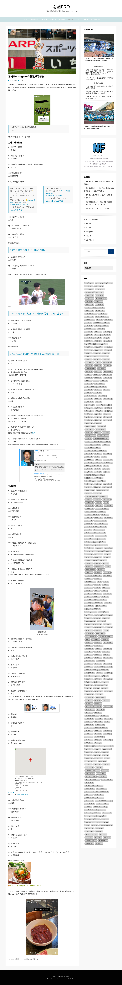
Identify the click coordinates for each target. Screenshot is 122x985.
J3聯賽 (108, 551)
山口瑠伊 (89, 389)
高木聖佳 (100, 405)
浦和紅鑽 (89, 325)
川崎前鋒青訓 (91, 313)
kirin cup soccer (91, 816)
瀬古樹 (88, 487)
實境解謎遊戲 (99, 737)
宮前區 (98, 502)
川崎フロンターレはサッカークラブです (97, 356)
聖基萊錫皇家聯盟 (91, 475)
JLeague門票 (100, 633)
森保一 (98, 459)
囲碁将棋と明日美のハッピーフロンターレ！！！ (99, 746)
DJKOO (107, 837)
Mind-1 (88, 813)
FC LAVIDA (89, 606)
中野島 (88, 764)
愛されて (89, 721)
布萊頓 (97, 584)
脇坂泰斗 (99, 286)
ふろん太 (104, 380)
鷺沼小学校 (108, 642)
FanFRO (89, 462)
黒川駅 (26, 795)
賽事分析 (107, 453)
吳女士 (97, 749)
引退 (107, 721)
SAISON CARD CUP (100, 807)
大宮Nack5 (108, 740)
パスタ (18, 795)
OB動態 (89, 292)
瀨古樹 (88, 682)
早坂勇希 (89, 377)
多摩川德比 (97, 593)
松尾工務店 (89, 694)
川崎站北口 (103, 496)
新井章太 (107, 417)
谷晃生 (97, 462)
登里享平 (89, 310)
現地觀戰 (62, 19)
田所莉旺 (98, 679)
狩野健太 (98, 484)
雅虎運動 (98, 572)
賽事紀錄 (53, 19)
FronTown (97, 444)
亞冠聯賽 (108, 548)
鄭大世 (97, 469)
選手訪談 (98, 453)
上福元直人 (89, 767)
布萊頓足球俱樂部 (91, 496)
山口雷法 (89, 733)
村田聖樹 (89, 700)
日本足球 (100, 709)
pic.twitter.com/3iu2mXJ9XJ (54, 195)
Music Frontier (99, 529)
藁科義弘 (89, 667)
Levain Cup (89, 536)
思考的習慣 (98, 721)
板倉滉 (109, 283)
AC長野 (99, 843)
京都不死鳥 (102, 450)
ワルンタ (105, 770)
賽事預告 (87, 236)
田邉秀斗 (89, 484)
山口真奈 (97, 499)
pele (87, 639)
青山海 (97, 651)
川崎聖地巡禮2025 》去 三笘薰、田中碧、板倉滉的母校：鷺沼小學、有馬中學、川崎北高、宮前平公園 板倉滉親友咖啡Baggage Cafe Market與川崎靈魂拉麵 (99, 72)
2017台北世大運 (91, 542)
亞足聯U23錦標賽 (91, 761)
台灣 (98, 362)
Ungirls (88, 438)
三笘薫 (97, 587)
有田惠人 (89, 703)
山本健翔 (107, 730)
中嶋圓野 (101, 569)
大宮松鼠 (98, 740)
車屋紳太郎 (90, 307)
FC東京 (105, 325)
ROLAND (103, 526)
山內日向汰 (107, 499)
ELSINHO (89, 837)
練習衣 (99, 673)
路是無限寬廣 (90, 660)
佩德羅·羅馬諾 (90, 569)
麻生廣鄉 (98, 642)
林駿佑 (88, 609)
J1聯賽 (88, 392)
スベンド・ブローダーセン (93, 624)
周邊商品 (89, 335)
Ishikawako (89, 828)
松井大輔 (99, 694)
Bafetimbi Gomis (91, 840)
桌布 (88, 560)
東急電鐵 (107, 365)
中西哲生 (89, 432)
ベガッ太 (102, 776)
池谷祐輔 (98, 414)
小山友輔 (107, 733)
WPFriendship (59, 978)
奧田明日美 (89, 505)
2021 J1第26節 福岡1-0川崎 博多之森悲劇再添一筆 (34, 353)
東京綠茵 (89, 332)
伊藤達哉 (98, 338)
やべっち (89, 365)
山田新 (32, 959)
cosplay (106, 444)
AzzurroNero (90, 319)
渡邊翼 (96, 682)
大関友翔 (89, 423)
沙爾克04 (89, 414)
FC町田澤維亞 (107, 462)
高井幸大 (98, 332)
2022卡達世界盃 (91, 450)
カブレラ (100, 797)
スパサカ (89, 520)
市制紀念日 (100, 724)
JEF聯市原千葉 (90, 581)
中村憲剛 (89, 289)
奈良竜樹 (99, 505)
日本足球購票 (90, 709)
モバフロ (89, 587)
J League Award (91, 386)
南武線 (88, 755)
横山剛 (96, 688)
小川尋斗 (89, 554)
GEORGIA (89, 831)
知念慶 (88, 353)
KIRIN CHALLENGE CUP (93, 441)
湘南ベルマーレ (90, 328)
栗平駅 (22, 795)
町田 (110, 615)
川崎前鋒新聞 (101, 298)
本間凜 (88, 466)
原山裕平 (105, 514)
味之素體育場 (100, 429)
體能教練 (107, 575)
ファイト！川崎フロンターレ (94, 785)
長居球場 (89, 654)
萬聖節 (108, 408)
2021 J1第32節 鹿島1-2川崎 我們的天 (28, 250)
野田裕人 (105, 596)
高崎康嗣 (107, 648)
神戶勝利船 (98, 478)
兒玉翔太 (97, 755)
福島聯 (100, 551)
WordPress (72, 978)
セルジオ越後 (101, 788)
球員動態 (99, 548)
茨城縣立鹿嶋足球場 (92, 670)
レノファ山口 (90, 773)
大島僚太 (89, 316)
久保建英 (89, 572)
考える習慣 (104, 670)
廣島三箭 (108, 319)
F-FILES (104, 545)
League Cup (107, 813)
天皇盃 (88, 359)
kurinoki (11, 792)
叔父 (97, 752)
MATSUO (97, 813)
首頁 (25, 19)
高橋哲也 (89, 578)
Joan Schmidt (90, 822)
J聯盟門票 (102, 816)
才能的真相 (104, 715)
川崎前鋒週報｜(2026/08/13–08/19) (96, 209)
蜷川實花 (98, 663)
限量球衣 (89, 408)
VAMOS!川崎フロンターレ (104, 800)
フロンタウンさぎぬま (92, 779)
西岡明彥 (89, 663)
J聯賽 (104, 590)
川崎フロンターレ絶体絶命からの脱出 (96, 727)
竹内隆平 (95, 639)
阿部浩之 (98, 371)
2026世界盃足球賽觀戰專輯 (93, 575)
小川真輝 (98, 733)
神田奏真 (98, 389)
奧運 (106, 502)
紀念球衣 (98, 557)
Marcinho (102, 533)
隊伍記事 (44, 19)
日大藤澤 (97, 609)
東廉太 (105, 563)
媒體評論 (103, 560)
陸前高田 (106, 651)
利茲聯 (88, 593)
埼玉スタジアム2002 (102, 508)
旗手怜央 (99, 292)
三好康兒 (89, 298)
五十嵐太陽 (98, 517)
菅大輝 (109, 667)
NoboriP (88, 529)
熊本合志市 (108, 679)
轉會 (97, 590)
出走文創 (107, 572)
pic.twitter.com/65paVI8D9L (19, 204)
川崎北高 (105, 639)
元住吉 (105, 755)
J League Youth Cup (106, 825)
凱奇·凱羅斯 (99, 566)
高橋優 (98, 648)
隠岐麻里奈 (89, 402)
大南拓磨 (98, 423)
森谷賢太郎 (107, 487)
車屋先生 (89, 472)
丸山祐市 (89, 630)
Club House (102, 386)
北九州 (97, 563)
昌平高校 (108, 603)
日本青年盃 (108, 706)
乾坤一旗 (102, 761)
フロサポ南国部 (107, 779)
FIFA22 (103, 834)
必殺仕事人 (97, 493)
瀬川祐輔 (107, 484)
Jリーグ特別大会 (91, 636)
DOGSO (98, 837)
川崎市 (88, 499)
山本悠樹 (89, 350)
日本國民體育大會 (102, 490)
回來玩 (101, 328)
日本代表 (89, 712)
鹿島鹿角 (97, 322)
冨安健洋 (107, 624)
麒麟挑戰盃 (98, 603)
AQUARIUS (89, 843)
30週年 (106, 557)
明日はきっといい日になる (93, 706)
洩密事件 (89, 557)
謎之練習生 (98, 408)
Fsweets (99, 831)
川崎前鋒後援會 (100, 615)
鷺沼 (106, 466)
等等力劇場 (98, 347)
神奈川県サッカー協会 (92, 676)
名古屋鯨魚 (89, 362)
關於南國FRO (95, 19)
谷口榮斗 (89, 399)
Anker (103, 539)
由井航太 (101, 481)
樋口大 (104, 688)
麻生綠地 (101, 368)
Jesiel (94, 825)
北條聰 (88, 596)
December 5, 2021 (54, 200)
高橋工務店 (89, 648)
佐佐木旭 (104, 344)
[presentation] (99, 45)
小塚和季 (89, 737)
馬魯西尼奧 (89, 459)
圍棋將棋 (98, 743)
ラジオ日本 (101, 773)
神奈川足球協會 (90, 481)
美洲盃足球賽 (90, 673)
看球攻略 (89, 679)
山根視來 (89, 295)
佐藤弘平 (89, 758)
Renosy (102, 810)
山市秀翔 (89, 615)
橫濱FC (88, 688)
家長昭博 (102, 313)
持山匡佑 (89, 347)
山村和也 (98, 377)
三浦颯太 (97, 618)
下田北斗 (106, 432)
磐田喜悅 (105, 676)
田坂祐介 (108, 411)
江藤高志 (107, 335)
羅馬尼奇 (89, 453)
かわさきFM (90, 797)
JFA (87, 825)
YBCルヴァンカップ (101, 523)
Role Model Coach (91, 810)
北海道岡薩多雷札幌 (92, 344)
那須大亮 (106, 469)
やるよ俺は (98, 350)
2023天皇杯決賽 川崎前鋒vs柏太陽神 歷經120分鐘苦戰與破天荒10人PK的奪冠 (99, 92)
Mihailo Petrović (91, 533)
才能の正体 (89, 718)
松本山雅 (108, 691)
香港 (109, 405)
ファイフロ (89, 782)
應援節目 (108, 718)
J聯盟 (97, 325)
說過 (33, 433)
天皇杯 (88, 545)
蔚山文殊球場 (99, 667)
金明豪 (106, 654)
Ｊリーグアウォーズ (92, 539)
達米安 (101, 307)
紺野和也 (98, 365)
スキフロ (89, 794)
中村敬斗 (103, 600)
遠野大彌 (89, 341)
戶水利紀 (99, 718)
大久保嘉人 (89, 508)
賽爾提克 (100, 660)
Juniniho (105, 819)
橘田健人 (36, 959)
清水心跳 (97, 487)
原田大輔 (105, 752)
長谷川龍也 (108, 371)
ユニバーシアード (91, 776)
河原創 (88, 618)
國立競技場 (89, 429)
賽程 (95, 560)
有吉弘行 (98, 703)
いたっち (89, 523)
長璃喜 (106, 389)
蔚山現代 (98, 472)
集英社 (96, 596)
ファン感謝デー (90, 435)
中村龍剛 (108, 517)
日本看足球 (89, 633)
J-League (107, 441)
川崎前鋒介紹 (34, 19)
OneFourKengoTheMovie (101, 438)
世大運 (97, 432)
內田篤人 (89, 517)
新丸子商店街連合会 (92, 715)
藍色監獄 (107, 663)
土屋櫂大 (106, 359)
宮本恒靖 (89, 740)
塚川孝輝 (101, 426)
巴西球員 (89, 563)
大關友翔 (97, 359)
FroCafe (98, 335)
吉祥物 (88, 380)
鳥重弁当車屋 (90, 405)
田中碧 (99, 283)
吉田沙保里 (107, 749)
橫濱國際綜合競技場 (101, 685)
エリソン (89, 627)
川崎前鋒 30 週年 (91, 395)
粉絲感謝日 (89, 411)
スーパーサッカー (100, 520)
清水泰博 (105, 682)
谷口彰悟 (100, 289)
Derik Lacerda (90, 551)
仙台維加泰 (107, 362)
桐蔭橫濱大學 (90, 490)
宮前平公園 (89, 502)
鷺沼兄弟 (89, 371)
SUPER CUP (90, 804)
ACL (106, 630)
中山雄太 (97, 764)
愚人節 (88, 493)
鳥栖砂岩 (89, 645)
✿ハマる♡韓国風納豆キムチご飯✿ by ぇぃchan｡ (26, 885)
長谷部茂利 (108, 399)
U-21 (107, 554)
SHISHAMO (99, 627)
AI (99, 581)
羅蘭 (102, 475)
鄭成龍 (106, 338)
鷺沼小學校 (97, 466)
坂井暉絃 (102, 511)
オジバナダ (89, 800)
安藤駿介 (98, 420)
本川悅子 (106, 700)
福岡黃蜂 (108, 673)
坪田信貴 (89, 743)
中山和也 (106, 764)
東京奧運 (89, 417)
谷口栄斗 (106, 618)
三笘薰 (89, 286)
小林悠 (99, 295)
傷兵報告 (89, 456)
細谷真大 (89, 590)
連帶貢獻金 (89, 548)
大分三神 (108, 505)
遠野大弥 (98, 657)
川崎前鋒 (89, 283)
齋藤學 (98, 402)
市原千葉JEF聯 (90, 621)
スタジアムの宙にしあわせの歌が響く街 (97, 791)
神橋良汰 (89, 566)
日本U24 (98, 712)
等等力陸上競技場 (102, 316)
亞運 (107, 758)
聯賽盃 (106, 472)
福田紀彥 (89, 478)
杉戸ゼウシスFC (101, 606)
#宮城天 (20, 202)
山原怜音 (98, 399)
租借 (106, 581)
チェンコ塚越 (90, 788)
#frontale (30, 200)
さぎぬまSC (99, 794)
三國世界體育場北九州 (92, 770)
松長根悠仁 (107, 374)
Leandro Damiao (101, 536)
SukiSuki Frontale (102, 804)
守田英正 (98, 301)
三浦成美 (99, 767)
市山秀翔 (109, 627)
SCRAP (88, 807)
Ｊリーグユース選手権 (92, 819)
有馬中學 (89, 642)
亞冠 (96, 380)
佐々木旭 (98, 630)
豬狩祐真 (101, 621)
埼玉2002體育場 (91, 511)
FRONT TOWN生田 (91, 834)
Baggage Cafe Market (105, 636)
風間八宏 (89, 651)
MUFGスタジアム (91, 612)
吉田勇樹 (89, 752)
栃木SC (107, 414)
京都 (96, 545)
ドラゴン (89, 383)
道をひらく (108, 657)
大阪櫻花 (107, 332)
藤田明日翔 (98, 554)
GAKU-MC (107, 593)
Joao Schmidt (99, 383)
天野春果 (107, 420)
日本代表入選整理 (82, 19)
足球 (104, 456)
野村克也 (89, 657)
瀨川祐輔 (97, 374)
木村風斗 (106, 587)
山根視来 (98, 730)
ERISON (89, 338)
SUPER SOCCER (91, 526)
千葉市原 (108, 347)
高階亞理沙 (98, 645)
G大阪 (88, 444)
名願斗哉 (107, 377)
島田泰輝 (89, 730)
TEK (108, 566)
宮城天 (28, 959)
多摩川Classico (90, 426)
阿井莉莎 (89, 469)
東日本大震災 (100, 697)
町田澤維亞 (97, 392)
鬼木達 (106, 322)
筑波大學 (99, 411)
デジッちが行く (103, 435)
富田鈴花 (102, 542)
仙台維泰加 (98, 758)
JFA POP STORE (102, 822)
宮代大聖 (107, 341)
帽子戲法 (89, 584)
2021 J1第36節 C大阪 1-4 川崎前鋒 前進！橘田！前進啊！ (37, 313)
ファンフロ (108, 459)
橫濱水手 (100, 310)
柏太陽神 (106, 353)
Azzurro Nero (103, 840)
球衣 (99, 319)
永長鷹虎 (97, 353)
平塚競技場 (89, 724)
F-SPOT (89, 603)
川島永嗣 (89, 420)
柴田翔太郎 (98, 691)
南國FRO (61, 6)
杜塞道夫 (98, 417)
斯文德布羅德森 (90, 368)
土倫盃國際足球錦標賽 (92, 514)
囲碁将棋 (89, 749)
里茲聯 (105, 584)
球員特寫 (71, 19)
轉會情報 (98, 341)
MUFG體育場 (103, 612)
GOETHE (99, 828)
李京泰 (97, 700)
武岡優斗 (89, 685)
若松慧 (88, 374)
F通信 (89, 301)
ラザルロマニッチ (91, 600)
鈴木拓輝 (98, 654)
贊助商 (108, 350)
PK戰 (97, 456)
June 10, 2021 (17, 210)
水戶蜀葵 (102, 395)
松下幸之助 (89, 697)
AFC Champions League (93, 447)
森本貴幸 (89, 691)
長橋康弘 (98, 578)
